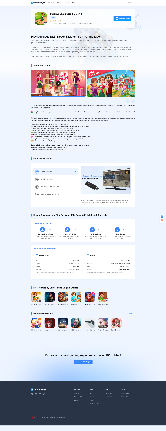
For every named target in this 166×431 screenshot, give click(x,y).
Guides (92, 396)
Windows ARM (78, 396)
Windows (76, 393)
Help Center (108, 396)
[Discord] (36, 394)
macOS (76, 400)
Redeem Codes (94, 403)
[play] (58, 83)
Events (92, 400)
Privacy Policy (125, 393)
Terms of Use (124, 396)
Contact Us (108, 393)
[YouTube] (40, 394)
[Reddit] (44, 394)
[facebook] (32, 394)
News (91, 393)
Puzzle (53, 17)
